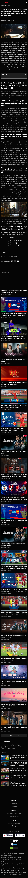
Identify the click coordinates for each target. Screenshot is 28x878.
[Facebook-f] (15, 261)
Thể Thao (3, 745)
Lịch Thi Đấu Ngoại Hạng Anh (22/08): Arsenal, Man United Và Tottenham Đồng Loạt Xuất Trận (14, 568)
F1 (19, 745)
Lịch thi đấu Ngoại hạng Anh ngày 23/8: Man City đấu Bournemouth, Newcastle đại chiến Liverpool (13, 499)
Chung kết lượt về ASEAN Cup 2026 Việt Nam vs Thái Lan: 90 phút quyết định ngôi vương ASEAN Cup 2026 (13, 315)
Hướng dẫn (14, 806)
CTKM (8, 478)
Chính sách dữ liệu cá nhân (14, 813)
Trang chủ (3, 5)
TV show (9, 294)
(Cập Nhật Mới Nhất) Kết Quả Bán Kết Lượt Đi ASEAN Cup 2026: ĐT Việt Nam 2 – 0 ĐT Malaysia (18, 764)
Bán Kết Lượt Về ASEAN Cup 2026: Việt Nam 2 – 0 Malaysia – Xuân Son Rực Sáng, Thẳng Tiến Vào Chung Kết (14, 614)
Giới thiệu (14, 803)
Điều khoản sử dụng (14, 816)
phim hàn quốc (11, 748)
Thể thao (9, 317)
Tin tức (8, 386)
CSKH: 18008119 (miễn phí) (14, 823)
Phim (9, 5)
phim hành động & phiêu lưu (17, 245)
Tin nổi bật (10, 745)
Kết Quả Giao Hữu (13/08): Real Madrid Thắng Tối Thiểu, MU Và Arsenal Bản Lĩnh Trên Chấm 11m (18, 770)
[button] (1, 2)
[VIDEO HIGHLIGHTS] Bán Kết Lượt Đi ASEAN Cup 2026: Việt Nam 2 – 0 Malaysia (18, 757)
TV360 (15, 745)
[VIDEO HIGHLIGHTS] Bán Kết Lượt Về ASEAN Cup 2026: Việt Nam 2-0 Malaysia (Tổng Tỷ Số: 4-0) (14, 591)
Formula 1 (3, 748)
